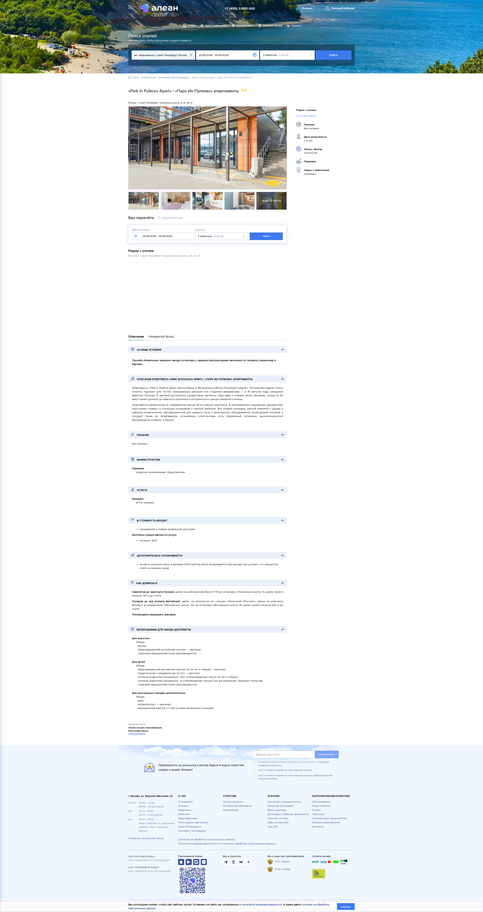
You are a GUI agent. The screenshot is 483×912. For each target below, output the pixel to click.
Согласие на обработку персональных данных (206, 839)
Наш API (272, 826)
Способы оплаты (278, 818)
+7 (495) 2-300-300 (240, 8)
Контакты (318, 826)
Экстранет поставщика (192, 830)
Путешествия (244, 25)
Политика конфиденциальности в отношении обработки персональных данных (227, 843)
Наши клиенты (321, 805)
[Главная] (129, 77)
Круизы (296, 25)
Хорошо (346, 906)
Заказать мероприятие (326, 822)
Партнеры (318, 814)
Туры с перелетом (216, 25)
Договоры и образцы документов (288, 814)
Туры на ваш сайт (278, 822)
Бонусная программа (280, 805)
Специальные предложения (329, 818)
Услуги (316, 810)
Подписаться (327, 754)
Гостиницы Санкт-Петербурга (173, 78)
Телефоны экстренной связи (146, 838)
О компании (185, 801)
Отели (135, 78)
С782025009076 (136, 734)
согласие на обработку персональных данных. (288, 770)
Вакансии (184, 814)
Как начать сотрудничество (284, 801)
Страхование (231, 810)
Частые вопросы (233, 801)
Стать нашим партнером (193, 822)
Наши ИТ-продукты (189, 826)
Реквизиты (184, 810)
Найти (333, 55)
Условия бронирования (237, 805)
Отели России (148, 78)
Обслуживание (321, 801)
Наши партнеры (188, 818)
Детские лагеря (272, 25)
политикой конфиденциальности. (262, 904)
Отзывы (183, 805)
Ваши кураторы (277, 810)
